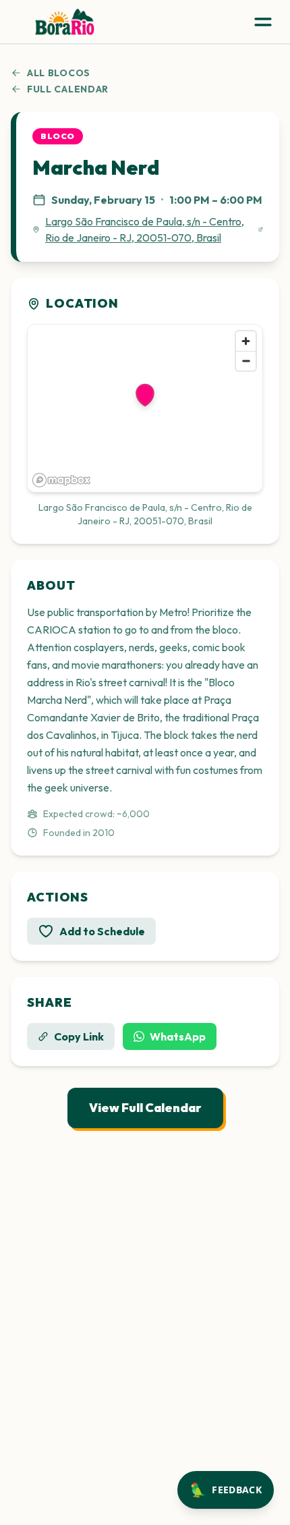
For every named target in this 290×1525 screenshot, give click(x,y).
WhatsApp (178, 1036)
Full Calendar (68, 89)
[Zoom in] (246, 341)
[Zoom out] (246, 360)
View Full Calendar (145, 1107)
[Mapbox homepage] (61, 480)
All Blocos (58, 73)
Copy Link (79, 1036)
